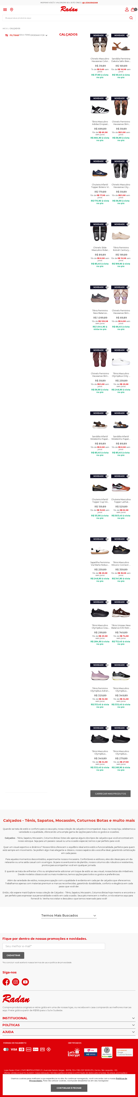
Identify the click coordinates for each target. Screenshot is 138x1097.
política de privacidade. (61, 962)
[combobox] (69, 18)
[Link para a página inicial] (5, 29)
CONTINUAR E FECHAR (69, 1088)
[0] (133, 9)
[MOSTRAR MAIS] (110, 793)
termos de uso (41, 962)
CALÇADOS (15, 28)
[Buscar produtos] (131, 18)
